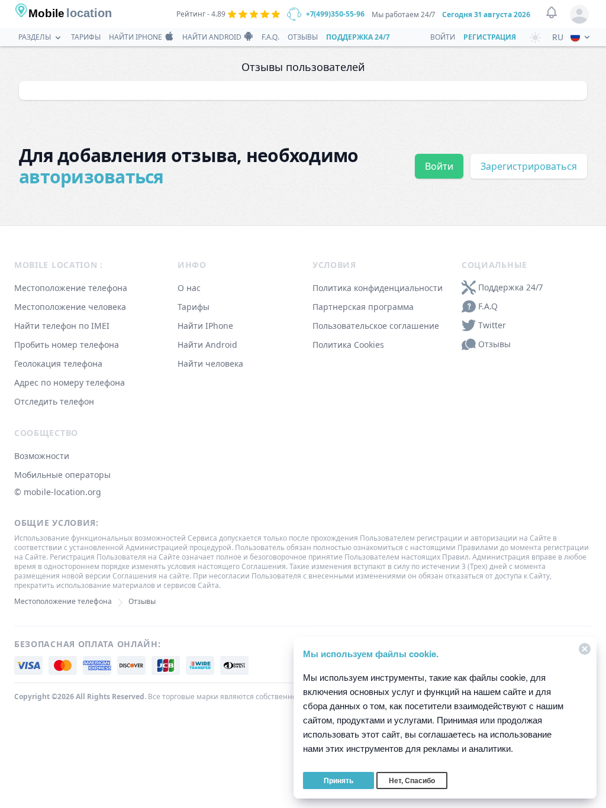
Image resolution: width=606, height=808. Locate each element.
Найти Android (211, 37)
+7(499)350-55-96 (335, 14)
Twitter (492, 325)
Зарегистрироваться (529, 166)
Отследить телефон (54, 401)
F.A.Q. (270, 37)
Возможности (41, 455)
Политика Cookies (348, 344)
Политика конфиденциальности (377, 287)
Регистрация (489, 37)
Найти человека (210, 363)
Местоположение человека (70, 306)
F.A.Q (488, 306)
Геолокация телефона (58, 363)
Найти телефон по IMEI (61, 325)
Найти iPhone (135, 37)
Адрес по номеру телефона (69, 382)
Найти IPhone (205, 325)
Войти (442, 37)
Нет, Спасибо (412, 781)
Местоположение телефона (70, 287)
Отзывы (303, 37)
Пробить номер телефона (66, 344)
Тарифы (86, 37)
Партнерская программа (363, 306)
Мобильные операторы (62, 474)
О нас (189, 287)
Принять (338, 781)
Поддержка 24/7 (357, 37)
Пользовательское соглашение (375, 325)
